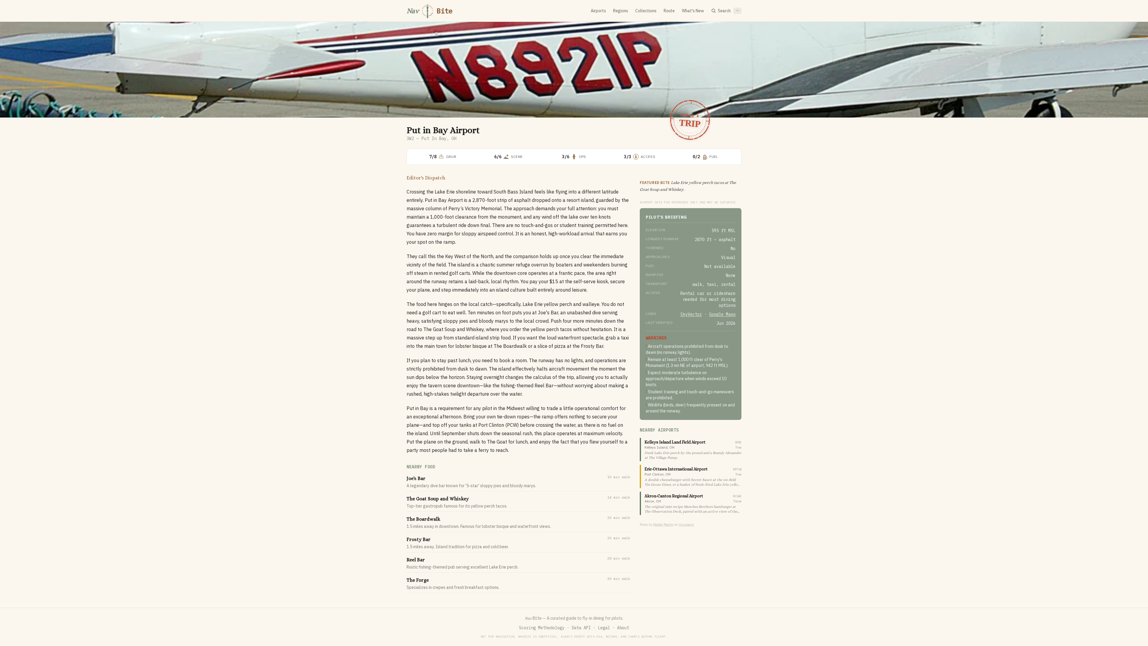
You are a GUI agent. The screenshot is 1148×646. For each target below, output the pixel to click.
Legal (604, 627)
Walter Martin (663, 524)
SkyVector (691, 314)
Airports (598, 10)
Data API (581, 627)
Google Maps (722, 314)
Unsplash (686, 524)
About (623, 627)
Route (669, 10)
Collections (646, 10)
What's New (693, 10)
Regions (620, 10)
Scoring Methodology (541, 627)
